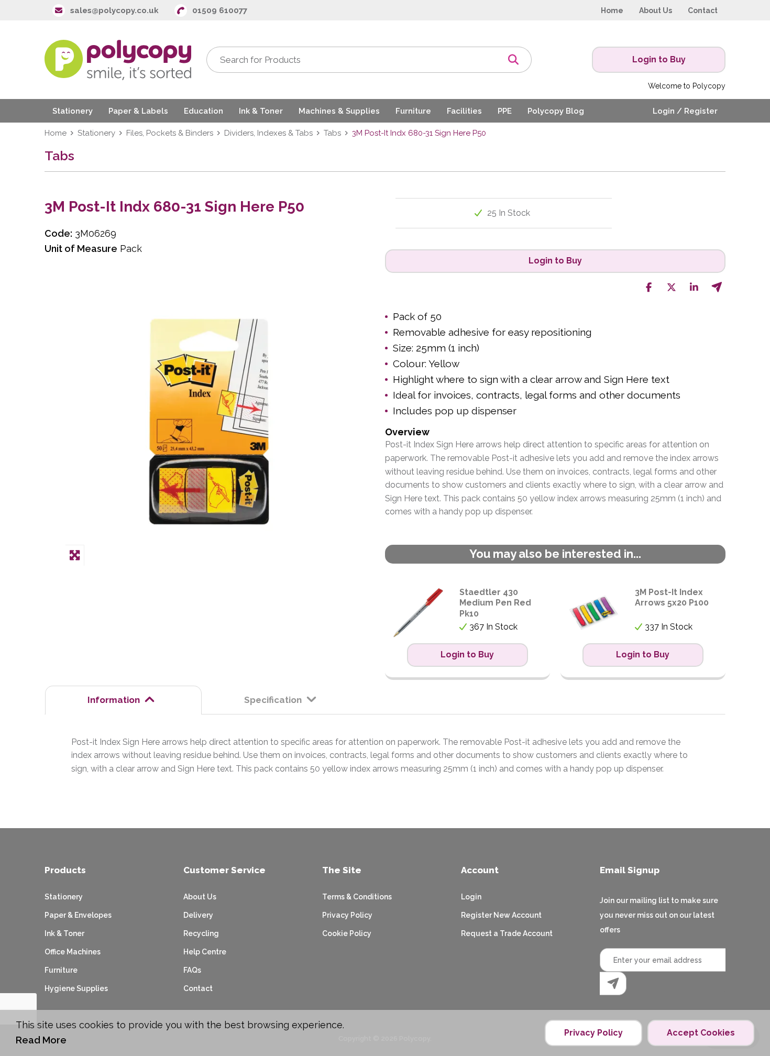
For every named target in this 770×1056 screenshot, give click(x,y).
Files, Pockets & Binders (169, 133)
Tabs (332, 133)
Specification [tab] (273, 700)
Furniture (61, 970)
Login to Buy (659, 59)
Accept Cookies (701, 1033)
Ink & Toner (64, 933)
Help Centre (204, 951)
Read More (41, 1040)
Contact (198, 988)
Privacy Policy (347, 915)
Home (56, 133)
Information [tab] (113, 700)
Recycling (201, 933)
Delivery (198, 915)
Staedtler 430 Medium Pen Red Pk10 (495, 603)
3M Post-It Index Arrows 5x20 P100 (672, 597)
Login (471, 896)
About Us (199, 896)
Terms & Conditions (357, 896)
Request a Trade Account (507, 933)
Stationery (96, 133)
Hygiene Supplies (76, 988)
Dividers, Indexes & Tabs (268, 133)
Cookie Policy (346, 933)
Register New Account (501, 915)
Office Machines (73, 951)
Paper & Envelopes (78, 915)
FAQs (192, 970)
